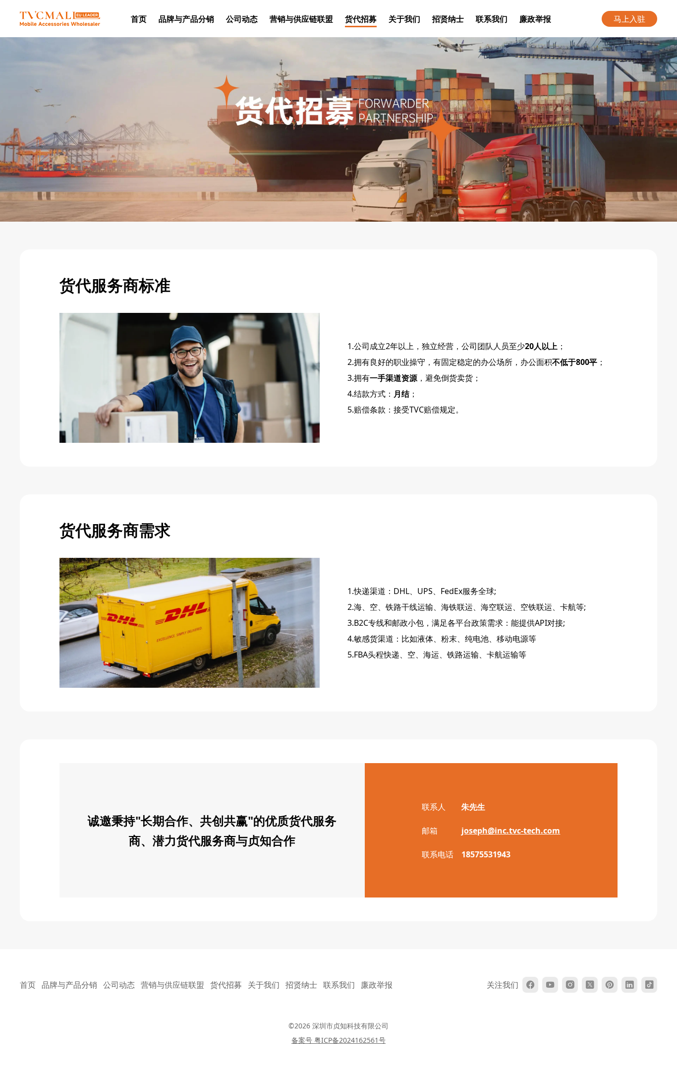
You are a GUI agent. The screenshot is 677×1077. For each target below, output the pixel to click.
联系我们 (492, 18)
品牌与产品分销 (186, 18)
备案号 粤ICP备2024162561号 (338, 1040)
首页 (139, 18)
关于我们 (404, 18)
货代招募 (361, 18)
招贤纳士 (448, 18)
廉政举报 (535, 18)
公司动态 (242, 18)
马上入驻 (629, 18)
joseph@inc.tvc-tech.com (510, 830)
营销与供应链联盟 (301, 18)
